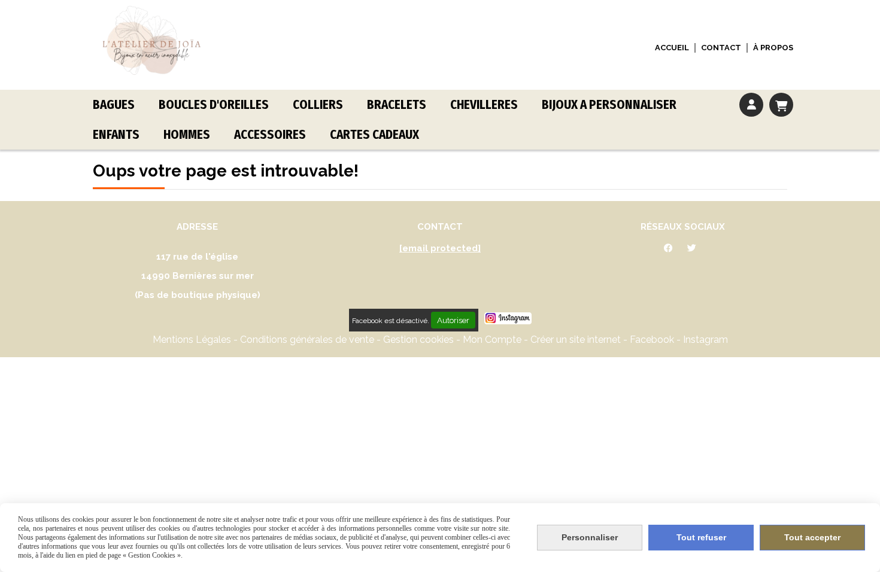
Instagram (705, 339)
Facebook (653, 339)
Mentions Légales (192, 339)
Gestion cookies (419, 339)
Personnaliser (590, 537)
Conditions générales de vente (307, 339)
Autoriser (453, 320)
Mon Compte (492, 339)
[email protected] (440, 248)
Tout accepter (812, 537)
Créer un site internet (575, 339)
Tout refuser (701, 537)
